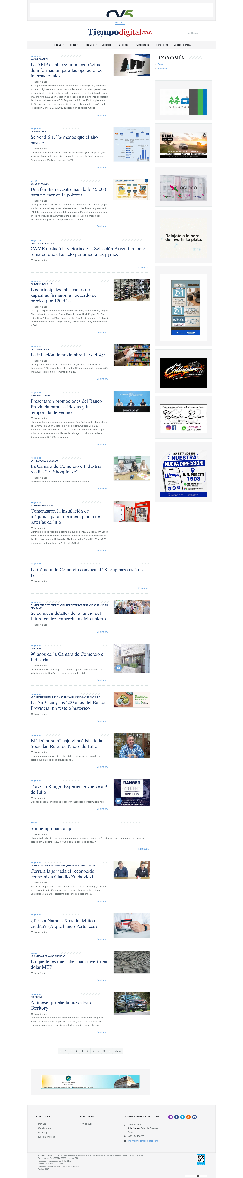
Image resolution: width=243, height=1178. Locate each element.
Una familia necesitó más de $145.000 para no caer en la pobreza (68, 192)
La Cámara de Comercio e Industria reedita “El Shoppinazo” (66, 469)
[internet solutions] (196, 1175)
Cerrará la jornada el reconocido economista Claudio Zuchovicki (62, 873)
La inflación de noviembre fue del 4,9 (68, 354)
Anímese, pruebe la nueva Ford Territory (61, 1005)
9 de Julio (120, 23)
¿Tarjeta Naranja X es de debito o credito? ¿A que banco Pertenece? (64, 923)
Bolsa (34, 180)
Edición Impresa (46, 1136)
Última (117, 1051)
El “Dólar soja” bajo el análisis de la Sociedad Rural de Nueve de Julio (66, 743)
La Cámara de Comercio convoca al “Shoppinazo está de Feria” (87, 572)
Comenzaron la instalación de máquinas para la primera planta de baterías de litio (65, 516)
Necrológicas (45, 1132)
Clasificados (44, 1128)
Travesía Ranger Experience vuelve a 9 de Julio (69, 789)
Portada (42, 1123)
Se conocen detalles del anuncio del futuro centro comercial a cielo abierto (68, 616)
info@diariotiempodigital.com (143, 1140)
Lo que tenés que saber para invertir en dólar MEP (69, 964)
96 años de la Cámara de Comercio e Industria (67, 656)
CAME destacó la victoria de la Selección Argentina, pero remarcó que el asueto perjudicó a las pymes (88, 251)
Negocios (36, 56)
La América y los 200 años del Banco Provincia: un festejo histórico (68, 705)
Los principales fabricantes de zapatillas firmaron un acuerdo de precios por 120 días (64, 295)
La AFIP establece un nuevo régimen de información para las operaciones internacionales (67, 70)
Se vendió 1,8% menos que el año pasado (64, 139)
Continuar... (103, 115)
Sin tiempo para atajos (52, 828)
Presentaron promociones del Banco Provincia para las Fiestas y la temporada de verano (66, 406)
